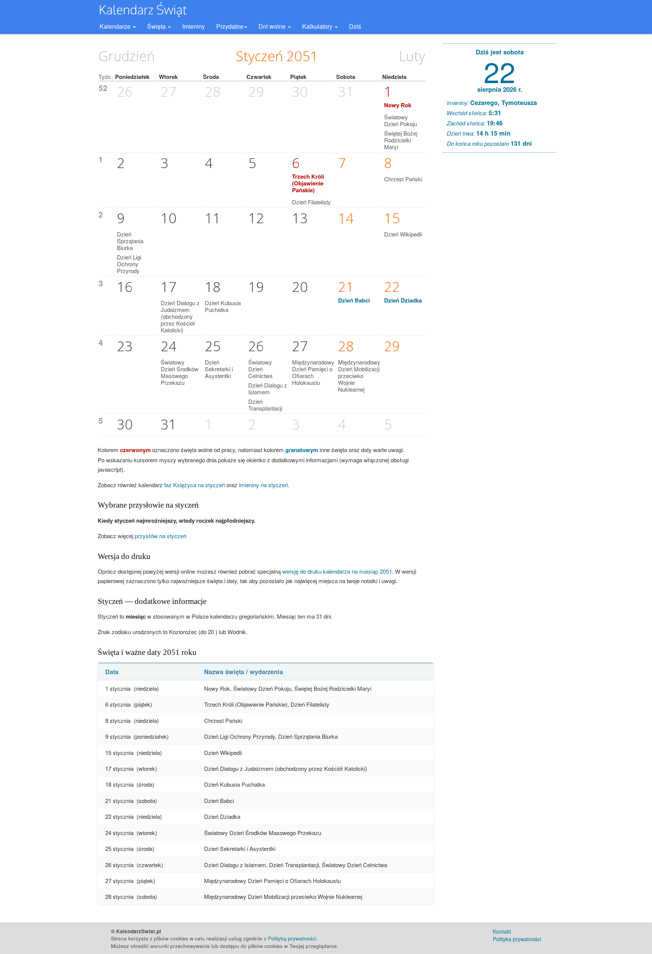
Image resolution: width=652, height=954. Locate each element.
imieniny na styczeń (263, 485)
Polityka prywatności (517, 939)
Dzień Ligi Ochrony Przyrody (129, 264)
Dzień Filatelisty (311, 202)
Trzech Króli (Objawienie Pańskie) (308, 183)
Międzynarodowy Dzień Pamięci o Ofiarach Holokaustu (313, 372)
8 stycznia (118, 720)
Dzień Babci (354, 300)
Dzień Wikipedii (403, 234)
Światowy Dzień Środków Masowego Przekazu (179, 372)
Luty (412, 56)
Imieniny (193, 26)
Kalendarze (116, 26)
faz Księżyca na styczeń (194, 485)
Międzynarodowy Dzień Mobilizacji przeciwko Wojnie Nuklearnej (359, 375)
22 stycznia (119, 816)
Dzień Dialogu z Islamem (267, 388)
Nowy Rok (397, 105)
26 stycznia (119, 865)
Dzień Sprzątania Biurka (130, 241)
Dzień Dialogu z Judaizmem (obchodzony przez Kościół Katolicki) (180, 316)
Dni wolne (272, 26)
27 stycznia (119, 881)
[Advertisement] (499, 273)
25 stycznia (119, 848)
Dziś (355, 26)
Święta (157, 26)
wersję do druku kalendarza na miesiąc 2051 (337, 571)
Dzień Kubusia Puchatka (223, 306)
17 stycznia (119, 768)
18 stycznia (119, 784)
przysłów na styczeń (160, 536)
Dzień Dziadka (403, 300)
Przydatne (229, 26)
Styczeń (259, 56)
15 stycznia (119, 752)
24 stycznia (119, 833)
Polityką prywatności (292, 938)
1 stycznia (118, 688)
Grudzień (126, 56)
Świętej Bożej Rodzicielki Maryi (400, 140)
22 (499, 71)
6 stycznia (118, 704)
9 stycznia (118, 736)
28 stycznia (119, 896)
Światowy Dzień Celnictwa (260, 369)
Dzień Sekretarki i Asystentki (219, 369)
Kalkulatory (318, 26)
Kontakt (502, 931)
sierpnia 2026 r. (499, 89)
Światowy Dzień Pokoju (400, 120)
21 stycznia (119, 800)
